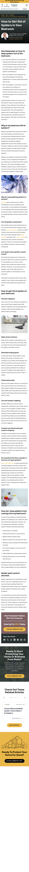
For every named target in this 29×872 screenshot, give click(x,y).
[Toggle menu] (26, 5)
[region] (14, 1)
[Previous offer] (2, 1)
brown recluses (20, 237)
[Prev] (4, 697)
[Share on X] (8, 640)
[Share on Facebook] (4, 640)
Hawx (2, 15)
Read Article (16, 718)
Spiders (12, 15)
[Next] (25, 697)
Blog (7, 15)
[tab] (10, 697)
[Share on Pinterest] (18, 640)
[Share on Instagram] (25, 640)
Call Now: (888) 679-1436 (14, 629)
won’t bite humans (11, 230)
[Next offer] (26, 1)
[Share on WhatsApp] (11, 640)
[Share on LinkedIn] (14, 640)
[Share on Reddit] (21, 640)
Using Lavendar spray (7, 463)
